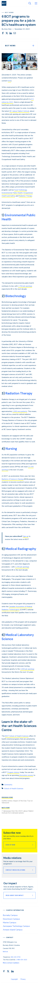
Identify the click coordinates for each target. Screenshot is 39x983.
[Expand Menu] (33, 45)
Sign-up (25, 536)
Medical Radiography (20, 549)
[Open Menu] (36, 3)
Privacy (23, 979)
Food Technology (20, 190)
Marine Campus (9, 922)
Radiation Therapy (25, 196)
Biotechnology (15, 296)
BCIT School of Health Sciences (16, 736)
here (9, 81)
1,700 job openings (25, 286)
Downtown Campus (11, 919)
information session (26, 775)
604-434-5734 (15, 957)
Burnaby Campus (10, 915)
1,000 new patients (20, 411)
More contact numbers (11, 963)
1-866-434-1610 (21, 960)
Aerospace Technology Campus (16, 926)
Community (8, 785)
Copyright (14, 979)
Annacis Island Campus (12, 929)
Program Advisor (13, 772)
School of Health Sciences (13, 788)
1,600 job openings (27, 669)
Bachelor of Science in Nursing (12, 479)
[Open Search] (30, 3)
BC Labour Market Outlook (19, 111)
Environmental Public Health (12, 193)
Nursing (11, 449)
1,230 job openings (22, 567)
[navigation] (5, 3)
